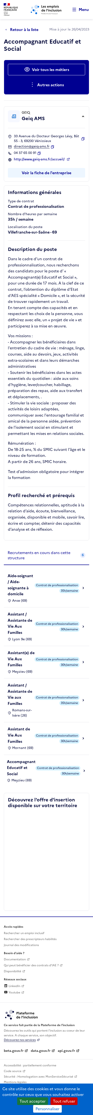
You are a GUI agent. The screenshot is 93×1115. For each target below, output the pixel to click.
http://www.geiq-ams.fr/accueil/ (40, 159)
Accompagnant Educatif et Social (21, 768)
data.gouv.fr (41, 1050)
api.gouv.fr (66, 1050)
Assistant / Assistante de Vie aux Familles (20, 694)
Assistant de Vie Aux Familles (19, 735)
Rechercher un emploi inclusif (24, 933)
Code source (12, 1071)
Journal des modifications (21, 945)
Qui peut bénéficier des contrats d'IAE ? (31, 965)
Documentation (15, 959)
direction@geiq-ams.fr (32, 146)
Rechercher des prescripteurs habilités (30, 939)
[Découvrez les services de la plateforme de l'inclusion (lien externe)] (22, 1014)
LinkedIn (14, 986)
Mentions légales (15, 1082)
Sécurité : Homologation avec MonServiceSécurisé (38, 1076)
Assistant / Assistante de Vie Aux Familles (20, 623)
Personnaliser (47, 1109)
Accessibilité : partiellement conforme (30, 1065)
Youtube (14, 992)
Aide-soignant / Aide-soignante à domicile (20, 585)
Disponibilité (12, 971)
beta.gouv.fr (14, 1050)
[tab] (46, 555)
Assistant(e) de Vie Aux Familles (21, 659)
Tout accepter (33, 1101)
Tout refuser (64, 1101)
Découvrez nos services (20, 1040)
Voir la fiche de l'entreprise (46, 173)
